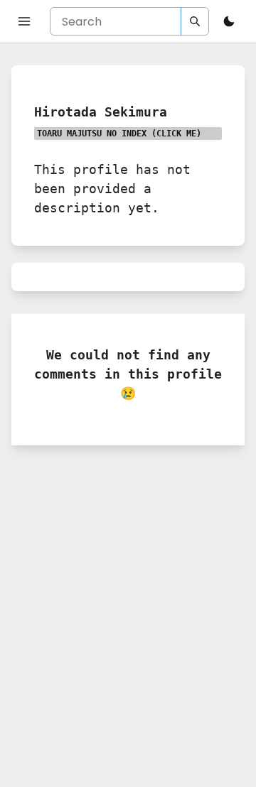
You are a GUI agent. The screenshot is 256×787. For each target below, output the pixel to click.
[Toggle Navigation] (24, 21)
